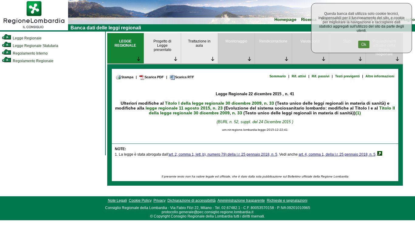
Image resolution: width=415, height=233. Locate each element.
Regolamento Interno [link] (30, 53)
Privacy (159, 200)
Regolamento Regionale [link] (32, 61)
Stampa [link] (127, 77)
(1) (358, 112)
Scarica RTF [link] (184, 77)
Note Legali (117, 200)
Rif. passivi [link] (320, 76)
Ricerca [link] (309, 19)
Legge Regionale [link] (27, 38)
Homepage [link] (285, 19)
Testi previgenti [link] (347, 76)
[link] (34, 29)
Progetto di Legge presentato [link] (162, 45)
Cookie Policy (140, 200)
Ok (363, 44)
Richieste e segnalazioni (287, 200)
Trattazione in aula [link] (199, 43)
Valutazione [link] (310, 41)
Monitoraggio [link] (236, 41)
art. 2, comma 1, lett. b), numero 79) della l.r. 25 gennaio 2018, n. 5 (223, 154)
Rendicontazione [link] (273, 41)
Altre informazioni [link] (379, 76)
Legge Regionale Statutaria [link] (35, 46)
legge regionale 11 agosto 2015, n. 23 (184, 108)
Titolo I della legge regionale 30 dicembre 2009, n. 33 (219, 103)
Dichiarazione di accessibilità (191, 200)
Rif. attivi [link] (299, 76)
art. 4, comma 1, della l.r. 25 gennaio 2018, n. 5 (337, 154)
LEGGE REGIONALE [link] (125, 43)
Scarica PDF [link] (154, 77)
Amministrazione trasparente (241, 200)
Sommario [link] (277, 76)
